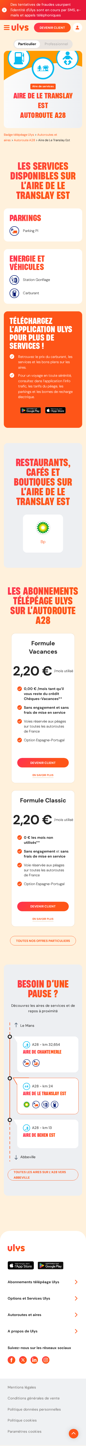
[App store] (55, 411)
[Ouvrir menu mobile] (7, 27)
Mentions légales (22, 1387)
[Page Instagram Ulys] (46, 1360)
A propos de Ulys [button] (23, 1331)
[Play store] (30, 411)
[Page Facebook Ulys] (11, 1360)
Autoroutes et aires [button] (24, 1314)
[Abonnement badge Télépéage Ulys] (20, 27)
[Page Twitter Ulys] (23, 1360)
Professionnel (56, 44)
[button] (43, 775)
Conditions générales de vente (34, 1398)
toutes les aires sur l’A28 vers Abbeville (40, 1175)
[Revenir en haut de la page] (73, 1433)
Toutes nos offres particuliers (43, 941)
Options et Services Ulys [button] (29, 1298)
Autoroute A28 (24, 140)
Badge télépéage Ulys (19, 135)
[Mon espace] (77, 27)
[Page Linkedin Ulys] (34, 1360)
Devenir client (52, 28)
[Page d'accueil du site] (16, 1248)
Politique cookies (22, 1420)
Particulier (27, 44)
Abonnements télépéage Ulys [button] (33, 1282)
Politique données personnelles (34, 1409)
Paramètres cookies (25, 1431)
